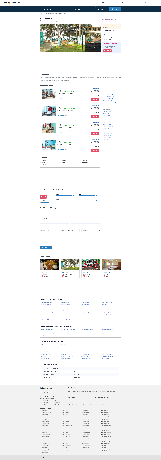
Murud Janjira (44, 289)
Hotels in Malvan (85, 421)
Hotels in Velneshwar (86, 419)
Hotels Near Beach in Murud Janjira (89, 333)
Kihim (103, 287)
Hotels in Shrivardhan (66, 418)
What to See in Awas (107, 104)
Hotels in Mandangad (86, 445)
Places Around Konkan (87, 404)
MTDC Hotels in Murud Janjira (108, 331)
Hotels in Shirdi (105, 439)
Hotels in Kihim (106, 117)
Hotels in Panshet (65, 438)
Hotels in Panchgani (66, 434)
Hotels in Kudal (65, 432)
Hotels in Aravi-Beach (46, 430)
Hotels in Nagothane (107, 126)
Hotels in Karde (45, 416)
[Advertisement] (70, 63)
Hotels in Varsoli (106, 124)
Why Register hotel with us (45, 400)
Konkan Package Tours (73, 404)
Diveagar (111, 2)
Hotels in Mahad (105, 428)
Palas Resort (104, 304)
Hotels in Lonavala (85, 434)
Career (112, 401)
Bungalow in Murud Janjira (87, 331)
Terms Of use (56, 404)
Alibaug (104, 2)
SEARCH (116, 9)
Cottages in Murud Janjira (87, 329)
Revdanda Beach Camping (47, 312)
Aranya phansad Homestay (67, 306)
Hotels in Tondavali (65, 449)
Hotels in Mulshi (45, 438)
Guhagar (124, 2)
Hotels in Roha (106, 130)
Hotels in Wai (64, 447)
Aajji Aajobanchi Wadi (45, 319)
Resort (62, 308)
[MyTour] (10, 2)
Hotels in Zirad (106, 143)
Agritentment (44, 306)
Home (42, 13)
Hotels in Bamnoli (85, 447)
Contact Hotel (107, 50)
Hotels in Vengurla (45, 423)
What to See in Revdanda (108, 105)
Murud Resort (65, 271)
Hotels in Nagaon (106, 120)
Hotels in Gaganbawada (107, 432)
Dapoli (117, 2)
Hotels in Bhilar (45, 447)
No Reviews (42, 213)
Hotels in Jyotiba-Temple (47, 441)
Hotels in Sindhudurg (86, 432)
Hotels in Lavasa (105, 438)
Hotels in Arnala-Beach (46, 439)
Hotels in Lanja (44, 432)
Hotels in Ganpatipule (106, 418)
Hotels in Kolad (106, 128)
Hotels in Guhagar (65, 419)
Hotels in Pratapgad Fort (47, 449)
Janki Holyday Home (85, 316)
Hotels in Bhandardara (66, 445)
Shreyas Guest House (66, 310)
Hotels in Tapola (85, 436)
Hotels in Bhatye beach (107, 450)
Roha (82, 291)
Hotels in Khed (44, 428)
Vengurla (147, 2)
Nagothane (43, 291)
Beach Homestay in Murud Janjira (68, 331)
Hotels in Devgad (65, 421)
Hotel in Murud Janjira (108, 271)
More (153, 2)
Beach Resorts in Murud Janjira (68, 329)
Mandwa (83, 293)
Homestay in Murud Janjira (107, 329)
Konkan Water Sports (73, 402)
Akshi (62, 287)
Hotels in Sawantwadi (86, 430)
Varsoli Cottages (85, 302)
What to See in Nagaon (108, 96)
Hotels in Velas (85, 428)
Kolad (62, 291)
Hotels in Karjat (65, 439)
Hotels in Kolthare (106, 427)
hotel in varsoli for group (107, 302)
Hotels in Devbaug (45, 421)
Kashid (82, 287)
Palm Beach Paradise (87, 271)
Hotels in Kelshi (85, 414)
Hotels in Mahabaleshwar (47, 434)
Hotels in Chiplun (45, 419)
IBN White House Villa (66, 316)
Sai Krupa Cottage (85, 312)
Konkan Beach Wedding (87, 401)
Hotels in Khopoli (45, 452)
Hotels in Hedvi (105, 419)
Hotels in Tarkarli (105, 421)
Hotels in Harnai (105, 414)
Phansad (103, 291)
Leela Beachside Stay (86, 314)
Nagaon (63, 289)
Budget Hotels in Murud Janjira (108, 333)
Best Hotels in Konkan (87, 402)
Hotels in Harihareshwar (46, 418)
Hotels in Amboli (85, 423)
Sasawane (43, 293)
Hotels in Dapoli (45, 414)
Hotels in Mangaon (85, 418)
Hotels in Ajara (65, 441)
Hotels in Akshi (106, 113)
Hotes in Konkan (54, 457)
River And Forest (85, 304)
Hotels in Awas (106, 139)
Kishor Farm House (65, 312)
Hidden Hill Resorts (65, 358)
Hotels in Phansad (107, 132)
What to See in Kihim (107, 100)
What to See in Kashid (107, 98)
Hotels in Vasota (105, 447)
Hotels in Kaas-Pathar (66, 436)
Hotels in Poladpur (65, 428)
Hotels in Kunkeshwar (46, 443)
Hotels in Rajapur (45, 425)
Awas (62, 293)
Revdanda (83, 289)
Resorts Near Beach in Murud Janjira (69, 333)
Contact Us (99, 402)
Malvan (140, 2)
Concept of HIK (100, 404)
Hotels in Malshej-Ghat (86, 439)
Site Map (112, 404)
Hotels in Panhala (45, 436)
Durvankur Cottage (45, 316)
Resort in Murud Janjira (47, 271)
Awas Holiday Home (106, 310)
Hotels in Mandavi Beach (107, 445)
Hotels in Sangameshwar (67, 425)
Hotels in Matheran (106, 434)
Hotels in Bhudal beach (66, 450)
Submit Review (46, 247)
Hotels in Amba (65, 423)
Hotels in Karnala (106, 135)
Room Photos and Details (62, 98)
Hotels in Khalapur (107, 133)
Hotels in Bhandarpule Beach (108, 449)
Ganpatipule (133, 2)
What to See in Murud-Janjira (109, 102)
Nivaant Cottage (65, 302)
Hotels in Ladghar (65, 416)
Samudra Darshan (105, 308)
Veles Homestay (105, 317)
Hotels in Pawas (65, 443)
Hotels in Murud (85, 416)
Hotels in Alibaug (106, 111)
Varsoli (103, 289)
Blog (111, 402)
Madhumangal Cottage (107, 314)
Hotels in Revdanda (107, 122)
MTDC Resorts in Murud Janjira (48, 333)
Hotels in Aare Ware (106, 443)
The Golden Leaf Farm (46, 317)
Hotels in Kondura (85, 443)
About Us (99, 401)
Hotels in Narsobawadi (86, 441)
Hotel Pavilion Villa (85, 317)
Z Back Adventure (105, 306)
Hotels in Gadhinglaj (106, 441)
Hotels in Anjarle (65, 414)
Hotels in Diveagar (106, 416)
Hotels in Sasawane (107, 137)
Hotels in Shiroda (105, 430)
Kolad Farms (84, 306)
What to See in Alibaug (108, 93)
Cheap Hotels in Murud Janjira (47, 335)
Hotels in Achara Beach (87, 450)
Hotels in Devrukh (85, 425)
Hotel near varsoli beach (46, 304)
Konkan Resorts (72, 401)
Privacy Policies (57, 402)
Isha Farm (63, 314)
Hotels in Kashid (106, 115)
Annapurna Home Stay (66, 319)
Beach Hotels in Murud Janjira (47, 329)
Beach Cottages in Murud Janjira (48, 331)
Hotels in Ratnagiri (106, 423)
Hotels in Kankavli (65, 430)
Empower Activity (45, 308)
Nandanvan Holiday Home (46, 302)
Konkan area (101, 390)
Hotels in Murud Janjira (49, 13)
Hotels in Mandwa (106, 141)
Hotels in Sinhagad (86, 438)
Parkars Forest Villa (65, 317)
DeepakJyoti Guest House (107, 316)
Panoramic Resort (85, 308)
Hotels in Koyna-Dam (106, 436)
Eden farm (43, 310)
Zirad (103, 293)
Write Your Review (45, 202)
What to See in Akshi (107, 94)
